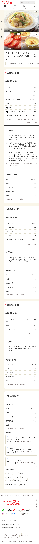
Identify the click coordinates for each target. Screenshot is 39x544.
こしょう (8, 236)
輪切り (22, 257)
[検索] (22, 2)
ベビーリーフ (10, 227)
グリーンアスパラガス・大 (13, 99)
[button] (27, 2)
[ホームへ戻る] (7, 2)
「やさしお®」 (10, 231)
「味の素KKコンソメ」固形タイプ (18, 112)
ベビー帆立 (9, 91)
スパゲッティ (10, 87)
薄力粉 (8, 95)
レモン (8, 103)
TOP (2, 495)
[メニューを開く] (36, 2)
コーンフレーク (10, 329)
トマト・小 (9, 223)
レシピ (9, 495)
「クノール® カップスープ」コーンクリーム (17, 320)
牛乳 (10, 107)
